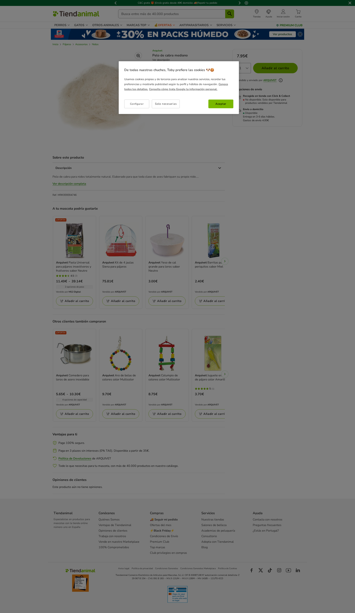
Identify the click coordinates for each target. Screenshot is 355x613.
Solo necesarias (166, 104)
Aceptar (220, 104)
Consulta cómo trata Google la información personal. (183, 89)
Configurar (137, 104)
